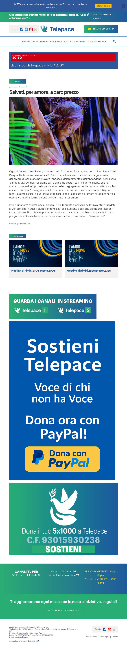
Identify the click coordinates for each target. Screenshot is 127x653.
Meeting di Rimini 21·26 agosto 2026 (33, 270)
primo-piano (13, 87)
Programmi (56, 42)
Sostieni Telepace (97, 42)
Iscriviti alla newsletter (102, 14)
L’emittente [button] (27, 42)
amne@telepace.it (22, 637)
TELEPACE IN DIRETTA (103, 29)
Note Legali (104, 637)
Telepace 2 (23, 87)
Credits (115, 637)
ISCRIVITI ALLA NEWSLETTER (65, 611)
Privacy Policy (91, 637)
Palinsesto (42, 42)
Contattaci (97, 18)
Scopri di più (103, 6)
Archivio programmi (75, 42)
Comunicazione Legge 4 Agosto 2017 (24, 641)
